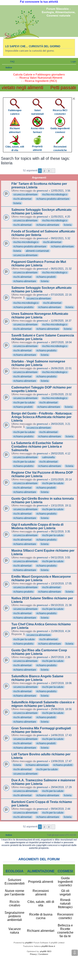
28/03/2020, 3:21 (60, 423)
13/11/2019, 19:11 (61, 505)
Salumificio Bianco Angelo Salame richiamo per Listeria (37, 678)
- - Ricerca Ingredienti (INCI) (39, 80)
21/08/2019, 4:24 (60, 631)
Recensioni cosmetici (65, 916)
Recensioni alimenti (41, 892)
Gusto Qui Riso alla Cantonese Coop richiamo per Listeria (39, 652)
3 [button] (48, 171)
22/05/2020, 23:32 (61, 394)
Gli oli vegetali (65, 892)
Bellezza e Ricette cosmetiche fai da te (65, 931)
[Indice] (21, 24)
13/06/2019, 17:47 (61, 761)
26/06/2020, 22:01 (61, 368)
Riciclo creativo (14, 903)
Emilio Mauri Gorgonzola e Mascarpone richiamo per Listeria (41, 578)
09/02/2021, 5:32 (60, 238)
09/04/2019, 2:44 (60, 808)
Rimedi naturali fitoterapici (65, 903)
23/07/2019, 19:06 (61, 683)
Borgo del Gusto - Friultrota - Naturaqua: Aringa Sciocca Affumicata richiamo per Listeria (41, 417)
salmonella (48, 457)
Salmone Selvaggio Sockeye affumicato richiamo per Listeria (41, 211)
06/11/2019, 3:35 (60, 531)
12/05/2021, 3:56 (60, 190)
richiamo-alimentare (47, 224)
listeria (17, 203)
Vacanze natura (14, 930)
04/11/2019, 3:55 (60, 557)
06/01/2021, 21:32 (61, 268)
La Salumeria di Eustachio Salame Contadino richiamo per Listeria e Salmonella (37, 446)
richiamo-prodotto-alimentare (52, 198)
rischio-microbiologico (54, 194)
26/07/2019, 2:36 (60, 657)
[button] (53, 170)
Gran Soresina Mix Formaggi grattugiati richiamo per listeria (41, 730)
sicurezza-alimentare (25, 194)
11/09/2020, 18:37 (61, 320)
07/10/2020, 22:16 (61, 294)
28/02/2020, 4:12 (60, 453)
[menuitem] (11, 61)
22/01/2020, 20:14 (61, 479)
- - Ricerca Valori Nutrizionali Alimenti (39, 77)
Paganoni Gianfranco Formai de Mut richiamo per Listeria (38, 263)
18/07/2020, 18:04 (61, 342)
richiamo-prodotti (46, 276)
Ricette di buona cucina (40, 916)
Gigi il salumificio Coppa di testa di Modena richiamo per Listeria (37, 526)
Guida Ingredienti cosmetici (65, 881)
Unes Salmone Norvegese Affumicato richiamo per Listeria (39, 315)
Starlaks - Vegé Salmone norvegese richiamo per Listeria (38, 363)
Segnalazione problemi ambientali (14, 916)
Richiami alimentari (40, 930)
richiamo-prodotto (23, 307)
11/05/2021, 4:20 (60, 216)
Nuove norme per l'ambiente (15, 892)
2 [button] (44, 171)
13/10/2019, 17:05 (61, 583)
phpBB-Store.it (48, 946)
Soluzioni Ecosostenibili (15, 881)
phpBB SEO (45, 951)
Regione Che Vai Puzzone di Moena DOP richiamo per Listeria (42, 474)
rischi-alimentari (22, 198)
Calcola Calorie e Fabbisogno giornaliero (39, 74)
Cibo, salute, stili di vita (40, 903)
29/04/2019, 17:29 (61, 787)
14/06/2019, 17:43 (61, 735)
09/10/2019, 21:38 (61, 605)
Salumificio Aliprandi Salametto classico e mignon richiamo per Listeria (43, 704)
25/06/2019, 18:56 (61, 709)
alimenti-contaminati (37, 250)
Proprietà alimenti (40, 881)
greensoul (42, 190)
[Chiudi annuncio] (74, 98)
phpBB (28, 943)
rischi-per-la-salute (24, 402)
